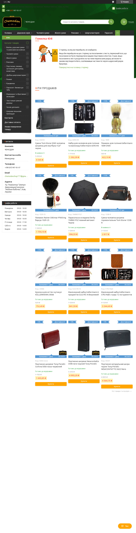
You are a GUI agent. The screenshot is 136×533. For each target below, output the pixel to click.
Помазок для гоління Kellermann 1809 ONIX (116, 144)
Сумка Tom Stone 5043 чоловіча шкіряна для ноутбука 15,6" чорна (50, 145)
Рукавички (10, 83)
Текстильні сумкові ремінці (14, 102)
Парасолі (108, 33)
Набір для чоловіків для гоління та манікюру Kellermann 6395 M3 (83, 144)
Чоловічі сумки (43, 33)
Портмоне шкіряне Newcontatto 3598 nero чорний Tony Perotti (83, 362)
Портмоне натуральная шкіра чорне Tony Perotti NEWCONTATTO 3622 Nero (115, 366)
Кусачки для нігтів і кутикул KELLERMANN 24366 (48, 293)
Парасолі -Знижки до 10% (14, 89)
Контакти (9, 118)
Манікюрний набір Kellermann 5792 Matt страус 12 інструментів (116, 293)
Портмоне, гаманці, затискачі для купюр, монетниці (15, 68)
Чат (127, 526)
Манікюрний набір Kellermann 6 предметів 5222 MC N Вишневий (83, 293)
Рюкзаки (75, 33)
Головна (8, 33)
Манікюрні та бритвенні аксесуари (16, 95)
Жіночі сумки (60, 33)
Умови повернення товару (13, 128)
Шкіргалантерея (92, 33)
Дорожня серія (23, 33)
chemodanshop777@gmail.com (16, 176)
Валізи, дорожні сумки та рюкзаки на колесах (15, 48)
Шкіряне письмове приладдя (13, 112)
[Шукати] (111, 22)
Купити (51, 166)
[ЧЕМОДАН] (12, 21)
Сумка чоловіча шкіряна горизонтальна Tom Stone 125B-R (116, 220)
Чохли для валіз (12, 107)
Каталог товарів (12, 43)
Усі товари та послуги (120, 391)
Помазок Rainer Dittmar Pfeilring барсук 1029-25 (50, 218)
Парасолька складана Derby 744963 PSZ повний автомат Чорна (81, 220)
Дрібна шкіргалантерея (16, 75)
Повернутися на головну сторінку (73, 67)
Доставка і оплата (12, 122)
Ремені (9, 79)
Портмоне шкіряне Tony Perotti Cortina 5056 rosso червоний (50, 365)
